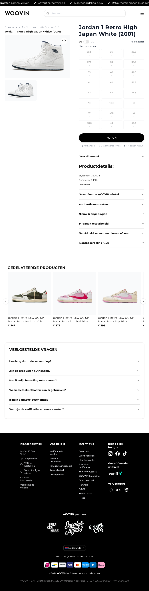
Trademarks (85, 493)
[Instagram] (110, 453)
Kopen (112, 137)
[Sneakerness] (52, 528)
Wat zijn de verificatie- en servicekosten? (36, 409)
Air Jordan (29, 27)
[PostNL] (110, 490)
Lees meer (84, 184)
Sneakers (11, 27)
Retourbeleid (57, 470)
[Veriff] (115, 473)
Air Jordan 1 (48, 27)
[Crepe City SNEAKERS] (96, 528)
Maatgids (139, 41)
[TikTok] (125, 453)
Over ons (84, 451)
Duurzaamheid (87, 480)
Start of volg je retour (32, 471)
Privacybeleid (57, 474)
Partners (83, 484)
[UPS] (126, 490)
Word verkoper (87, 455)
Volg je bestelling (29, 464)
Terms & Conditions (56, 460)
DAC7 (82, 489)
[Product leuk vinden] (64, 41)
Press (82, 497)
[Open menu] (142, 13)
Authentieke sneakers (93, 204)
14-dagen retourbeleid (94, 223)
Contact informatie (26, 479)
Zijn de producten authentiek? (29, 370)
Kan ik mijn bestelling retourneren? (33, 380)
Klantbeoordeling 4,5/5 (94, 242)
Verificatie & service (56, 453)
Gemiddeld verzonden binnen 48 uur (104, 233)
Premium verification (85, 466)
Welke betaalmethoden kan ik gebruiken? (37, 390)
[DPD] (119, 490)
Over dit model (89, 156)
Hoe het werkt (86, 460)
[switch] (86, 41)
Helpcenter (31, 458)
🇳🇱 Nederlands (73, 548)
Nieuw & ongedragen (93, 214)
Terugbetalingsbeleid (60, 465)
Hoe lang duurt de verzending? (30, 361)
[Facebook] (117, 453)
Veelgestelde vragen (27, 486)
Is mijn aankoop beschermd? (28, 399)
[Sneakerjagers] (74, 528)
